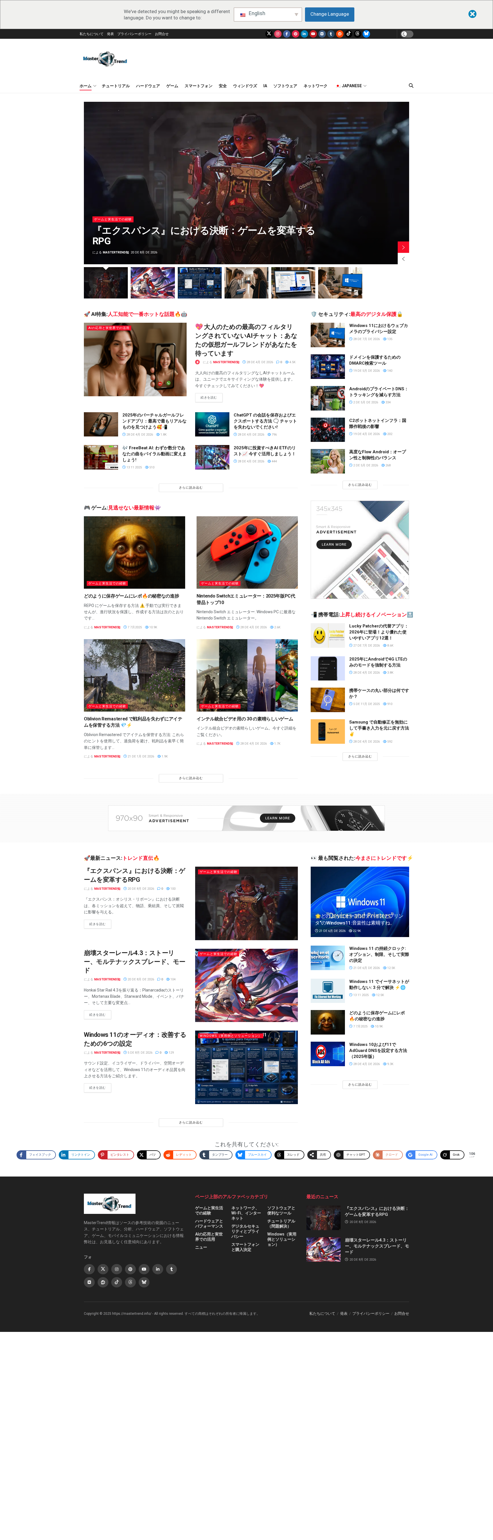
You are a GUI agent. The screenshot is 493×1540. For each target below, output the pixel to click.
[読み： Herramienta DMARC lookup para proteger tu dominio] (328, 366)
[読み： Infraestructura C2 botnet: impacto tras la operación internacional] (328, 430)
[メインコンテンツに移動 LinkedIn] (304, 34)
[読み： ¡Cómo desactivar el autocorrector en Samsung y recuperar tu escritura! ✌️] (328, 731)
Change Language (329, 14)
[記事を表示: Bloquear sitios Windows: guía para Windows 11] (293, 282)
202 (389, 434)
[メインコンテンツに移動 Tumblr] (331, 34)
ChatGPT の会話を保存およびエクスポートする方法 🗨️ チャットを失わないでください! (265, 421)
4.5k (292, 362)
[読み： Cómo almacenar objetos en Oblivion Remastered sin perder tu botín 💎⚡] (134, 675)
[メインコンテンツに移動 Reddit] (340, 34)
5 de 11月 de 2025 (366, 704)
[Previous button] (403, 258)
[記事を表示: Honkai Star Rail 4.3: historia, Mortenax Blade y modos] (153, 282)
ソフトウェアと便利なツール (281, 1210)
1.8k (163, 434)
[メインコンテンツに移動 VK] (322, 34)
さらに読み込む (191, 487)
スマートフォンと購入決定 (245, 1247)
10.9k (152, 627)
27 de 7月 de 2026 (366, 645)
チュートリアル (116, 86)
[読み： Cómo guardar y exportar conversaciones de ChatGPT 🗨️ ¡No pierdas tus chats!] (212, 424)
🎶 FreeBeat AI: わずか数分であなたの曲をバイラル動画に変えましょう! (154, 453)
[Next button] (403, 247)
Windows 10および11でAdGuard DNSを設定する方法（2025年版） (378, 1050)
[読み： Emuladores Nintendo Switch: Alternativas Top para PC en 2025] (247, 552)
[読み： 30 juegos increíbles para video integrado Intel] (247, 675)
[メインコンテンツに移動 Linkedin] (157, 1269)
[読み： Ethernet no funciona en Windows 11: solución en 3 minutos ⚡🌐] (328, 991)
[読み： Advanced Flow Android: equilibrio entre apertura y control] (328, 461)
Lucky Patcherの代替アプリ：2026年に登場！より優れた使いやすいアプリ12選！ (379, 632)
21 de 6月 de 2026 (331, 931)
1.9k (164, 756)
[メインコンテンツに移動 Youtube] (313, 34)
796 (274, 434)
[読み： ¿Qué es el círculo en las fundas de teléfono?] (328, 700)
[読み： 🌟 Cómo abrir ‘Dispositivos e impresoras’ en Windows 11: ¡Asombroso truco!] (360, 902)
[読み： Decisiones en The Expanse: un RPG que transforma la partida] (246, 903)
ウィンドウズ (245, 86)
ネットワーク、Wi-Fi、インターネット (246, 1213)
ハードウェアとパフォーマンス (209, 1223)
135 (389, 339)
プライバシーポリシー (134, 34)
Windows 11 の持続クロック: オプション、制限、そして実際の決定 (379, 954)
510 (151, 467)
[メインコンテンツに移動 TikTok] (348, 34)
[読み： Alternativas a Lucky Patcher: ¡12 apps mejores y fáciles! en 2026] (328, 635)
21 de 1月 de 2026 (140, 756)
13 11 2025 (134, 467)
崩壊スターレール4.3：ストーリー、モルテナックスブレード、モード (134, 961)
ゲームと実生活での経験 (342, 219)
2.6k (276, 627)
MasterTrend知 (345, 252)
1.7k (276, 743)
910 (389, 704)
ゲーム (172, 86)
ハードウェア (148, 86)
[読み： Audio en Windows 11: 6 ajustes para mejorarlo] (246, 1067)
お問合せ (162, 34)
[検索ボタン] (411, 86)
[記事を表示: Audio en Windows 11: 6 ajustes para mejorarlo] (200, 282)
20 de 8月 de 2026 (140, 889)
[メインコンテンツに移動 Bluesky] (366, 34)
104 (172, 979)
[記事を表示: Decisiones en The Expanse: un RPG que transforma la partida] (106, 282)
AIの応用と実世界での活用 (109, 328)
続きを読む (212, 397)
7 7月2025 (134, 627)
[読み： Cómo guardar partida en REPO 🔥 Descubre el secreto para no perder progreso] (134, 552)
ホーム (86, 86)
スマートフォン (199, 86)
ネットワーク (316, 86)
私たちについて (92, 34)
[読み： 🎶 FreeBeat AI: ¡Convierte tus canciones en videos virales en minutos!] (101, 457)
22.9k (356, 931)
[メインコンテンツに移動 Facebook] (286, 34)
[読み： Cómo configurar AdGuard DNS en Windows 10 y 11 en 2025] (328, 1054)
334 (388, 402)
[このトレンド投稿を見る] (197, 362)
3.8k (389, 672)
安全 (223, 86)
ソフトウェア (285, 86)
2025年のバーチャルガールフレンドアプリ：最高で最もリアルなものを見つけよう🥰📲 (154, 421)
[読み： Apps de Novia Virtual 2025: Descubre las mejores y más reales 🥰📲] (101, 424)
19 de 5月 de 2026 (366, 371)
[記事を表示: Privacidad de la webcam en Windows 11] (340, 282)
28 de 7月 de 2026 (366, 339)
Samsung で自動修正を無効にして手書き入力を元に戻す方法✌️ (379, 728)
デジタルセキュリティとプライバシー (245, 1231)
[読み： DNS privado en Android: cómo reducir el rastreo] (328, 398)
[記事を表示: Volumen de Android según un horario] (246, 282)
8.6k (389, 645)
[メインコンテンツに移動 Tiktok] (116, 1282)
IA (265, 86)
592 (389, 741)
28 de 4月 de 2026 (259, 362)
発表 (110, 34)
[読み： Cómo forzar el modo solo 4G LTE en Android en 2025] (328, 668)
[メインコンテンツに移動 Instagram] (278, 34)
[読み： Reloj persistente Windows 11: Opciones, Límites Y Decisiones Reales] (328, 958)
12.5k (390, 968)
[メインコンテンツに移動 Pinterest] (295, 34)
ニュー (201, 1247)
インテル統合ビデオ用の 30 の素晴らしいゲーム (245, 719)
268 (388, 465)
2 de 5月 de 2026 (365, 402)
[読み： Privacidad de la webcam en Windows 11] (328, 335)
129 (171, 1053)
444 (274, 461)
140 (389, 371)
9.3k (389, 1064)
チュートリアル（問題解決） (281, 1223)
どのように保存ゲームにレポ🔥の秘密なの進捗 (131, 596)
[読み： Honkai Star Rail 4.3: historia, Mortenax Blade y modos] (246, 985)
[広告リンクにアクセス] (360, 550)
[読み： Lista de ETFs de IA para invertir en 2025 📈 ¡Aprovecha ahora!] (212, 457)
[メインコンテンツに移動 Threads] (357, 34)
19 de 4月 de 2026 (366, 434)
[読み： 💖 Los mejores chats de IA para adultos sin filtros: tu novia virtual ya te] (135, 359)
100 (172, 889)
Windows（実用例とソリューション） (231, 1036)
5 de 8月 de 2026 (139, 1053)
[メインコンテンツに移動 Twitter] (269, 34)
